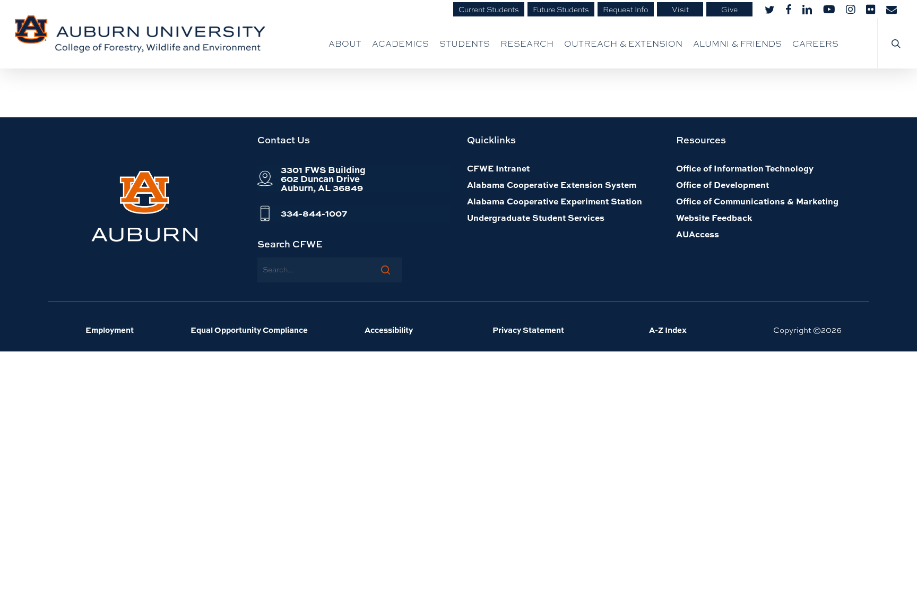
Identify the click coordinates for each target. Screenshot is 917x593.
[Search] (385, 269)
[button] (323, 178)
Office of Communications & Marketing (757, 201)
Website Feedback (714, 217)
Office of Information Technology (745, 168)
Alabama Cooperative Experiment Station (554, 201)
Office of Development (722, 184)
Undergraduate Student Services (535, 217)
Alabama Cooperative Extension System (551, 184)
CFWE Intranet (498, 168)
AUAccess (697, 234)
